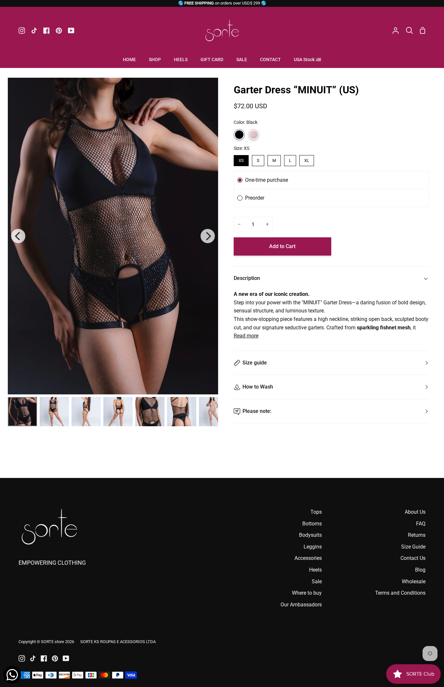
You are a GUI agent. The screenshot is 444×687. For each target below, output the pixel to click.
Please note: (256, 411)
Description (247, 278)
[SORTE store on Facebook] (44, 658)
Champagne (253, 134)
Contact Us (412, 558)
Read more (246, 336)
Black (239, 134)
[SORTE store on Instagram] (22, 658)
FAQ (420, 524)
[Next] (208, 236)
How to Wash (257, 387)
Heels (315, 570)
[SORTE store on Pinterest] (55, 658)
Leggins (313, 547)
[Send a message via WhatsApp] (12, 675)
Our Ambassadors (301, 604)
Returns (416, 535)
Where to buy (307, 593)
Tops (316, 512)
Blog (420, 570)
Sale (317, 581)
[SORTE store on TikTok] (33, 658)
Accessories (308, 558)
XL (306, 160)
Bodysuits (310, 535)
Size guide (254, 363)
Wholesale (413, 581)
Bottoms (312, 524)
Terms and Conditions (400, 593)
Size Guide (413, 547)
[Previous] (18, 236)
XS (241, 160)
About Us (415, 512)
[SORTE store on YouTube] (66, 658)
